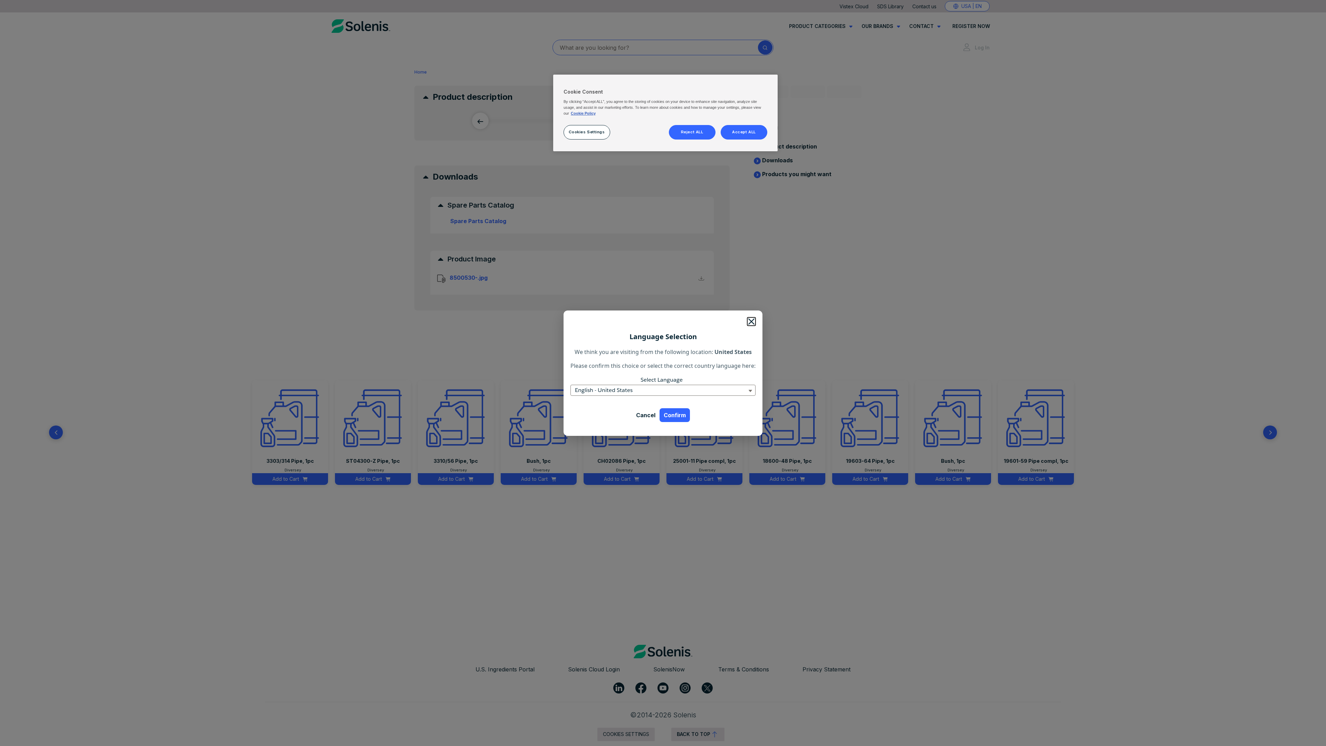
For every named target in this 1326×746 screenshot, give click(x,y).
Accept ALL (744, 132)
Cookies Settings (587, 132)
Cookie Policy (583, 113)
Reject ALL (692, 132)
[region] (665, 113)
